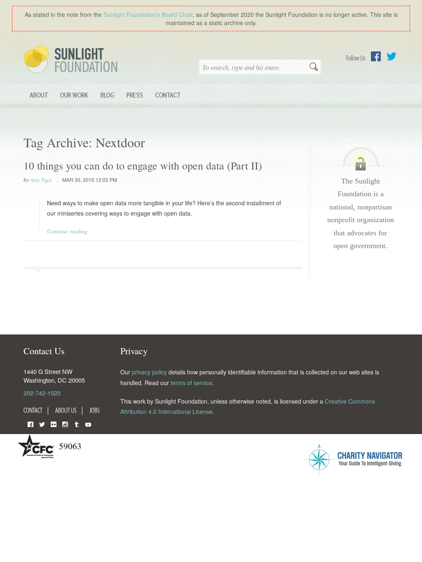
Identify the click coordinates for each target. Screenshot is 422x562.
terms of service (191, 383)
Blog (107, 95)
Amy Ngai (41, 179)
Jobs (94, 410)
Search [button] (313, 67)
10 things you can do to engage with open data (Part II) (142, 165)
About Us (66, 410)
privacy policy (149, 372)
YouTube (88, 423)
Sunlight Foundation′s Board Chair (147, 14)
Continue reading (67, 231)
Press (135, 95)
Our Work (74, 95)
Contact (168, 95)
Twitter (391, 56)
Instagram (65, 423)
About (39, 95)
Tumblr (77, 423)
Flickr (53, 423)
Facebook (376, 56)
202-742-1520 (42, 392)
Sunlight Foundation (72, 60)
